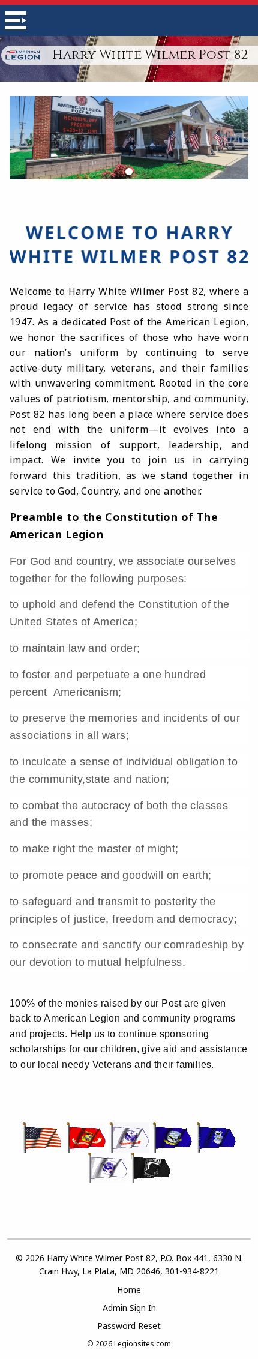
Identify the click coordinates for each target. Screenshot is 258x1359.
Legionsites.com (142, 1344)
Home (129, 1289)
